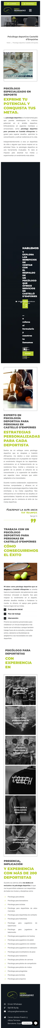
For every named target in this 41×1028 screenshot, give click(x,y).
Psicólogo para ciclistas (16, 904)
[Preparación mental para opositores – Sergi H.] (15, 8)
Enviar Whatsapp (15, 1004)
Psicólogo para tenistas (16, 975)
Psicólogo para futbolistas (17, 919)
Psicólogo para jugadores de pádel (21, 940)
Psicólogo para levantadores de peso (21, 952)
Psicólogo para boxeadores (18, 901)
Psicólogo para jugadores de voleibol (21, 944)
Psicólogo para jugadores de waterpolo (22, 948)
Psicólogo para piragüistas (17, 971)
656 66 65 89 (13, 1008)
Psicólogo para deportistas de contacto (22, 915)
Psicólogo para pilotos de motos (20, 967)
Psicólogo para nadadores (17, 956)
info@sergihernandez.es (18, 1011)
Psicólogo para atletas (16, 897)
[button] (20, 609)
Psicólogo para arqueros (17, 979)
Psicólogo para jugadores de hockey (21, 936)
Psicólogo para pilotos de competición (22, 963)
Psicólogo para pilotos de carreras (20, 960)
